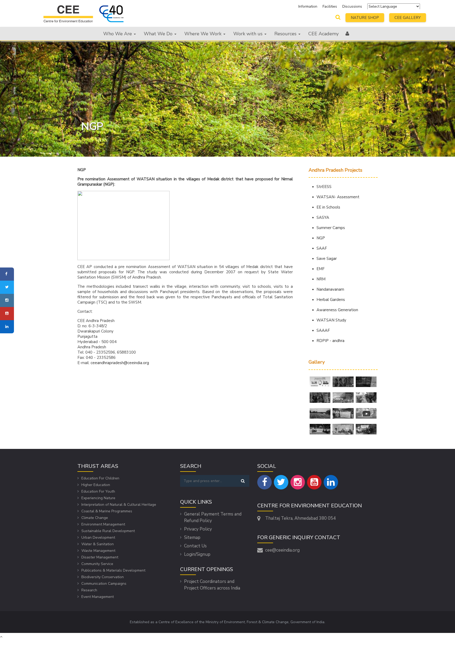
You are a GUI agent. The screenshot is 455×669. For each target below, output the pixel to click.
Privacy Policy (198, 529)
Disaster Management (99, 557)
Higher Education (95, 484)
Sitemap (192, 537)
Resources (286, 34)
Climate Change (94, 517)
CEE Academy (323, 34)
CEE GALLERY (407, 17)
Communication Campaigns (103, 583)
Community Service (97, 563)
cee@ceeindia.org (282, 550)
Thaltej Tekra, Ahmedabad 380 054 (300, 518)
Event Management (97, 596)
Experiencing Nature (98, 497)
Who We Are (118, 34)
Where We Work (203, 34)
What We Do (159, 34)
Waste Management (98, 550)
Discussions (352, 6)
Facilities (330, 6)
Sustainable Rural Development (108, 530)
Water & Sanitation (97, 544)
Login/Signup (197, 554)
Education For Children (100, 478)
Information (307, 6)
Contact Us (195, 546)
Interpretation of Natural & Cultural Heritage (118, 504)
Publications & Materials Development (113, 570)
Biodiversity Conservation (102, 576)
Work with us (248, 34)
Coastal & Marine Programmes (106, 511)
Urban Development (98, 537)
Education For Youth (98, 491)
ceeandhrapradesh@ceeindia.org (120, 362)
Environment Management (103, 524)
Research (89, 590)
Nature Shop (365, 17)
